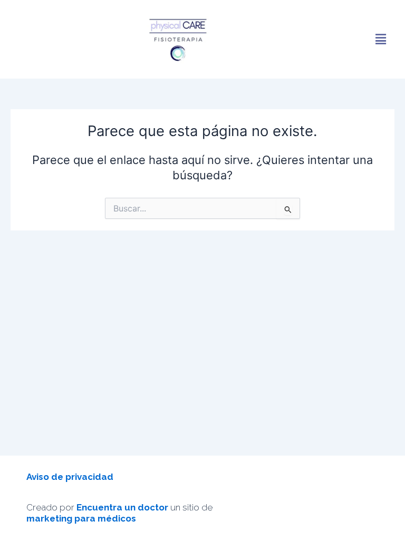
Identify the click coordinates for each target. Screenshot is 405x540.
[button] (380, 39)
